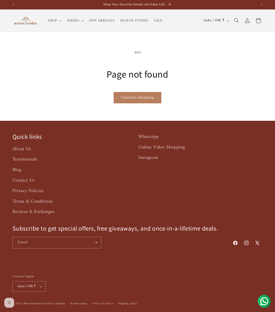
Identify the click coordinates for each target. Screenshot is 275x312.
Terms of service (103, 303)
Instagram (148, 157)
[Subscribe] (95, 242)
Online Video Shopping (161, 147)
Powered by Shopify (53, 303)
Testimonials (24, 159)
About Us (21, 149)
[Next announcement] (261, 4)
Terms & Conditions (32, 201)
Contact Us (23, 180)
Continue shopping (137, 97)
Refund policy (78, 303)
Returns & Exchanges (33, 212)
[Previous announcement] (13, 4)
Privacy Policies (28, 191)
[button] (54, 20)
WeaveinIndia (32, 303)
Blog (16, 170)
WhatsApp (148, 137)
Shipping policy (127, 303)
